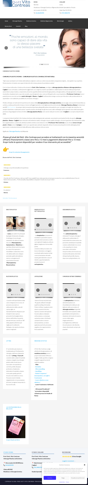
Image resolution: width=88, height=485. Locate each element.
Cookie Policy (62, 482)
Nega (63, 478)
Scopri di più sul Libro (13, 440)
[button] (84, 465)
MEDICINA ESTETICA (40, 341)
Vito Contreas (11, 107)
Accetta (50, 478)
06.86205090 (9, 465)
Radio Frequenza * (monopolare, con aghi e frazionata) (42, 376)
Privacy (67, 482)
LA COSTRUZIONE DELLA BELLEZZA (13, 408)
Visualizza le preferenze (77, 478)
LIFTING (8, 341)
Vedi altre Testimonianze (10, 198)
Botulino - (39, 369)
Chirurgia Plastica (14, 131)
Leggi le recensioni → (69, 461)
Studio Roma (8, 452)
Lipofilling (38, 371)
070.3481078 (38, 467)
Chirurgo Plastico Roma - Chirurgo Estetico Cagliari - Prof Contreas (16, 3)
